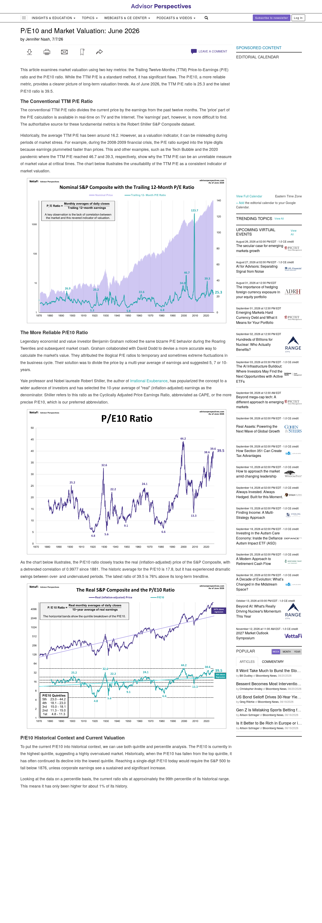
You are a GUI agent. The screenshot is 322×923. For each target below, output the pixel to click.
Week (276, 651)
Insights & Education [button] (52, 18)
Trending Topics (254, 218)
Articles (247, 661)
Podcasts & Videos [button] (175, 18)
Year (297, 651)
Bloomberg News (266, 675)
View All (279, 218)
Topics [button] (89, 18)
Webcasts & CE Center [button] (126, 18)
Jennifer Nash (38, 39)
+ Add (240, 202)
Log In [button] (298, 18)
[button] (29, 52)
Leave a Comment (212, 51)
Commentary (273, 661)
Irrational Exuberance (149, 380)
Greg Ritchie (247, 701)
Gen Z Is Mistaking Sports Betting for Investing (277, 709)
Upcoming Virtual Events (255, 231)
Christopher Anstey (251, 688)
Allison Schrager (249, 715)
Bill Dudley (246, 675)
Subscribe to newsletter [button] (271, 18)
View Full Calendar (249, 196)
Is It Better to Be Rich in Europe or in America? (277, 723)
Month (287, 651)
